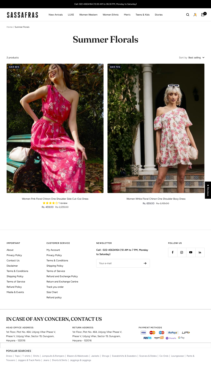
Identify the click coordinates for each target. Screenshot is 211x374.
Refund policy (54, 297)
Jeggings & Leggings (80, 360)
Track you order (55, 286)
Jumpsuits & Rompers (53, 356)
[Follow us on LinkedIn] (199, 252)
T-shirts (26, 356)
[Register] (145, 263)
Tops (17, 356)
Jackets (95, 356)
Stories (159, 14)
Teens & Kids (143, 14)
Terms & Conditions (17, 271)
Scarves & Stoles (148, 356)
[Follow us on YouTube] (190, 252)
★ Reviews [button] (208, 190)
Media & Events (15, 292)
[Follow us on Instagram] (181, 252)
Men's (127, 14)
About (10, 249)
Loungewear (177, 356)
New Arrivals (56, 14)
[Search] (187, 14)
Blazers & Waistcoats (78, 356)
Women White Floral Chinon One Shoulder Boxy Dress (155, 198)
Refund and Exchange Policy (62, 276)
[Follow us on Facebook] (172, 252)
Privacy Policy (14, 255)
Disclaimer (12, 265)
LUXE (71, 14)
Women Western (88, 14)
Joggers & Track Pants (29, 360)
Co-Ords (163, 356)
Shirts (36, 356)
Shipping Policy (15, 276)
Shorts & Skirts (59, 360)
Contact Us (13, 260)
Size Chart (52, 292)
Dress (9, 356)
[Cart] (202, 14)
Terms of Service (16, 281)
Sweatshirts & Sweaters (124, 356)
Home (10, 27)
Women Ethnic (111, 14)
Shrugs (105, 356)
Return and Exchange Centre (62, 281)
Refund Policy (14, 286)
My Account (53, 249)
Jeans (46, 360)
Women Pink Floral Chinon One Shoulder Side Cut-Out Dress (55, 198)
